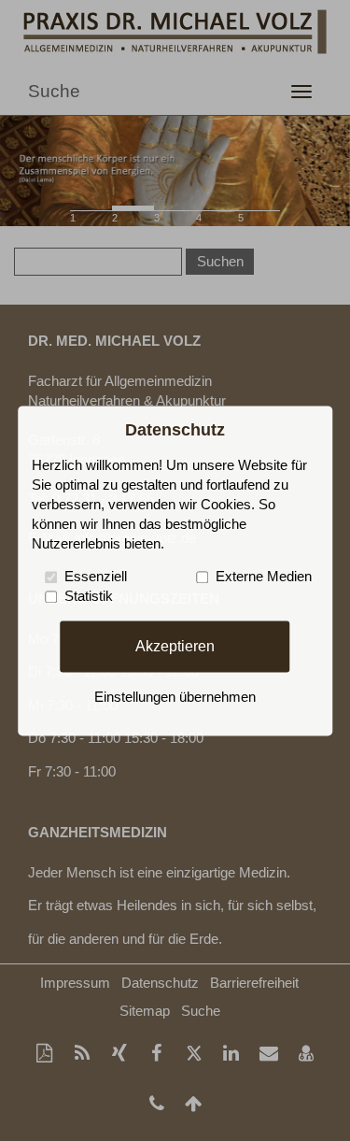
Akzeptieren (175, 645)
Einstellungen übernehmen (175, 697)
